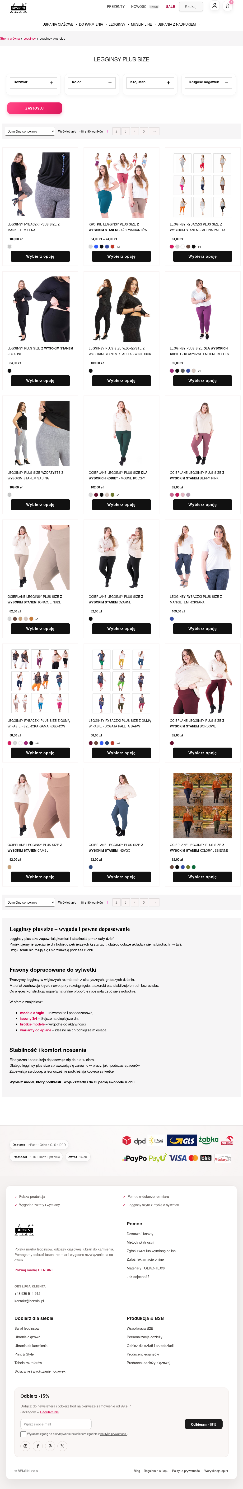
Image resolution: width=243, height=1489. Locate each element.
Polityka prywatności (186, 1470)
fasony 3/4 (28, 1018)
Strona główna (10, 38)
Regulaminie (49, 1412)
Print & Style (24, 1353)
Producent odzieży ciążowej (148, 1362)
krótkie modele (32, 1024)
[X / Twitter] (62, 1446)
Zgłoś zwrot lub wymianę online (151, 1250)
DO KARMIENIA (91, 24)
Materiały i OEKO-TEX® (146, 1267)
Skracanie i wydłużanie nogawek (39, 1371)
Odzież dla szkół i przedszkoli (150, 1345)
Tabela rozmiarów (28, 1362)
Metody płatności (140, 1242)
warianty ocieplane (35, 1030)
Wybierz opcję (40, 256)
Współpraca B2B (140, 1328)
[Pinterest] (50, 1446)
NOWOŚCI (139, 6)
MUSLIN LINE (141, 24)
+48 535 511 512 (27, 1293)
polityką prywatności (113, 1434)
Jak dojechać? (138, 1276)
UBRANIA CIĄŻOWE (57, 24)
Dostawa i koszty (140, 1233)
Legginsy (29, 38)
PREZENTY (116, 6)
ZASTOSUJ (34, 108)
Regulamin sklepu (156, 1470)
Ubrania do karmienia (30, 1345)
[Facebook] (38, 1446)
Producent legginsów (143, 1353)
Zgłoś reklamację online (145, 1259)
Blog (137, 1470)
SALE (170, 6)
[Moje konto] (215, 5)
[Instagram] (25, 1446)
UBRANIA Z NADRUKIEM (177, 24)
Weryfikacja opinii (216, 1470)
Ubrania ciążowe (27, 1336)
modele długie (32, 1012)
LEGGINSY (117, 24)
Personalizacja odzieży (145, 1336)
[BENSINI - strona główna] (65, 1231)
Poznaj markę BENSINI (33, 1270)
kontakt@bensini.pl (29, 1300)
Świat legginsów (26, 1328)
